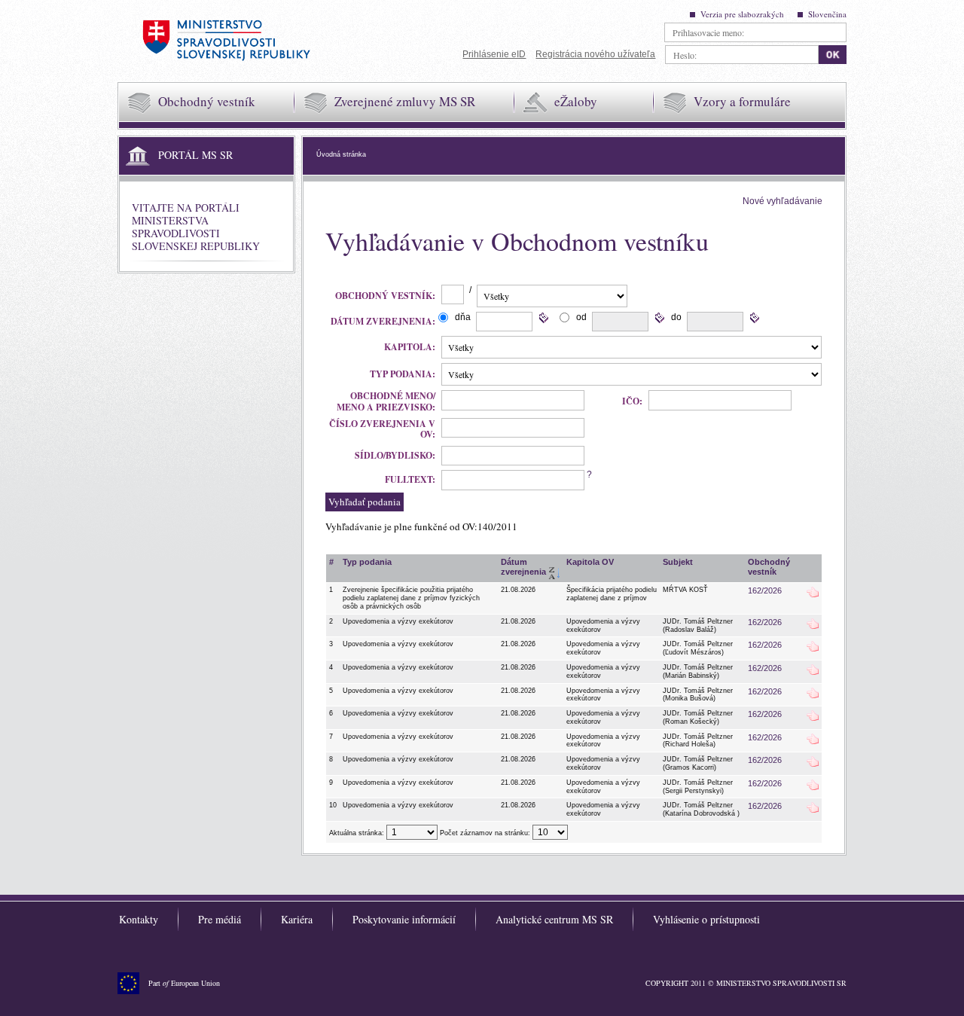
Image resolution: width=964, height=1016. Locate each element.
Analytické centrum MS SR (554, 919)
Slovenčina (827, 14)
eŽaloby (575, 101)
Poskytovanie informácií (404, 919)
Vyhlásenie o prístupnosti (706, 919)
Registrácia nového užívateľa (595, 54)
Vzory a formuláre (742, 101)
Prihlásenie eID (494, 54)
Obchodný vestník (206, 101)
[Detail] (813, 595)
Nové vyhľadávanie (782, 201)
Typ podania (367, 561)
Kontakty (138, 919)
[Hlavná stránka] (226, 42)
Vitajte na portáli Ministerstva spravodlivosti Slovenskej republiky (196, 226)
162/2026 (765, 590)
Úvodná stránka (341, 154)
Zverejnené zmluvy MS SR (404, 101)
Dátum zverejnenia (523, 566)
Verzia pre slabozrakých (742, 14)
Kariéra (297, 919)
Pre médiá (219, 919)
